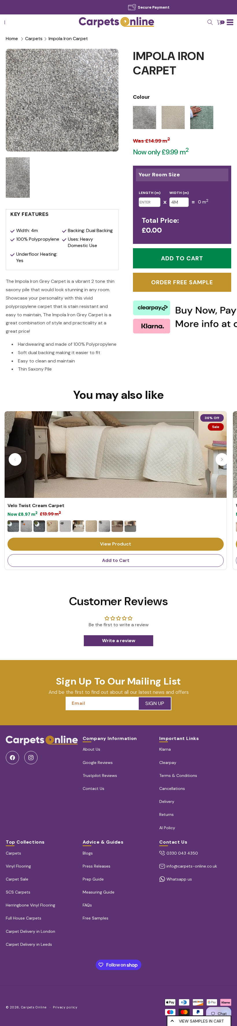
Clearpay (167, 762)
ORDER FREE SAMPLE (182, 282)
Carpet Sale (17, 879)
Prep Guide (93, 879)
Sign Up (154, 703)
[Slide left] (15, 459)
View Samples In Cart (201, 1021)
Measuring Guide (98, 892)
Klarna (165, 749)
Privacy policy (65, 1007)
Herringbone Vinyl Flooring (30, 905)
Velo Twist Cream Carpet (36, 506)
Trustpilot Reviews (100, 775)
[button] (210, 22)
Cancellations (172, 788)
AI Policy (167, 827)
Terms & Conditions (178, 775)
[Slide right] (222, 459)
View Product (115, 544)
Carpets (33, 38)
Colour (141, 97)
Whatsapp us (179, 879)
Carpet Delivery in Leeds (29, 944)
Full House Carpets (23, 918)
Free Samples (95, 918)
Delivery (166, 801)
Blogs (88, 853)
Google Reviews (98, 762)
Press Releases (96, 866)
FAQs (87, 905)
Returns (166, 814)
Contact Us (93, 788)
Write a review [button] (118, 641)
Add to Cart (115, 560)
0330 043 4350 (182, 853)
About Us (91, 749)
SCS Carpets (18, 892)
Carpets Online (34, 1007)
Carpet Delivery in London (30, 931)
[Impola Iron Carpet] (62, 100)
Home (12, 38)
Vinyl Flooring (18, 866)
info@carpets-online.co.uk (191, 866)
